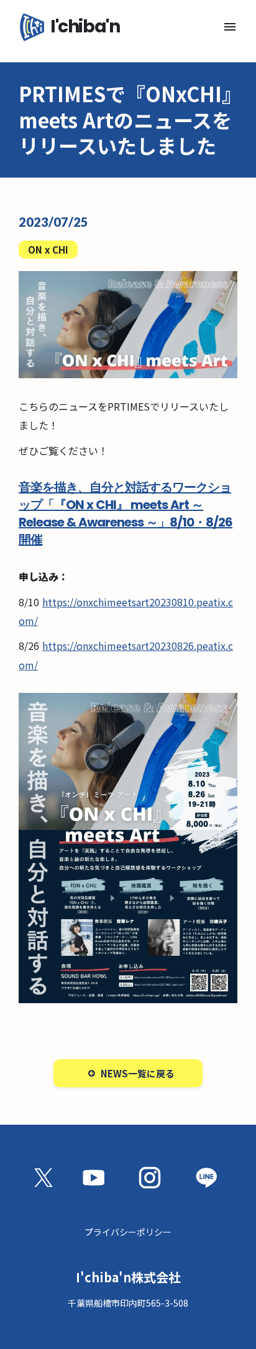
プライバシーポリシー (128, 1232)
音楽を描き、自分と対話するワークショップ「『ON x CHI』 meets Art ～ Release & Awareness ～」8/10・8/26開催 (125, 513)
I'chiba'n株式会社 (128, 1277)
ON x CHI (48, 249)
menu (229, 26)
